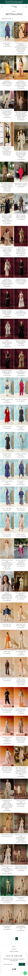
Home (13, 11)
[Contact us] (25, 973)
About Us (14, 949)
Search (14, 946)
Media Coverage (14, 951)
